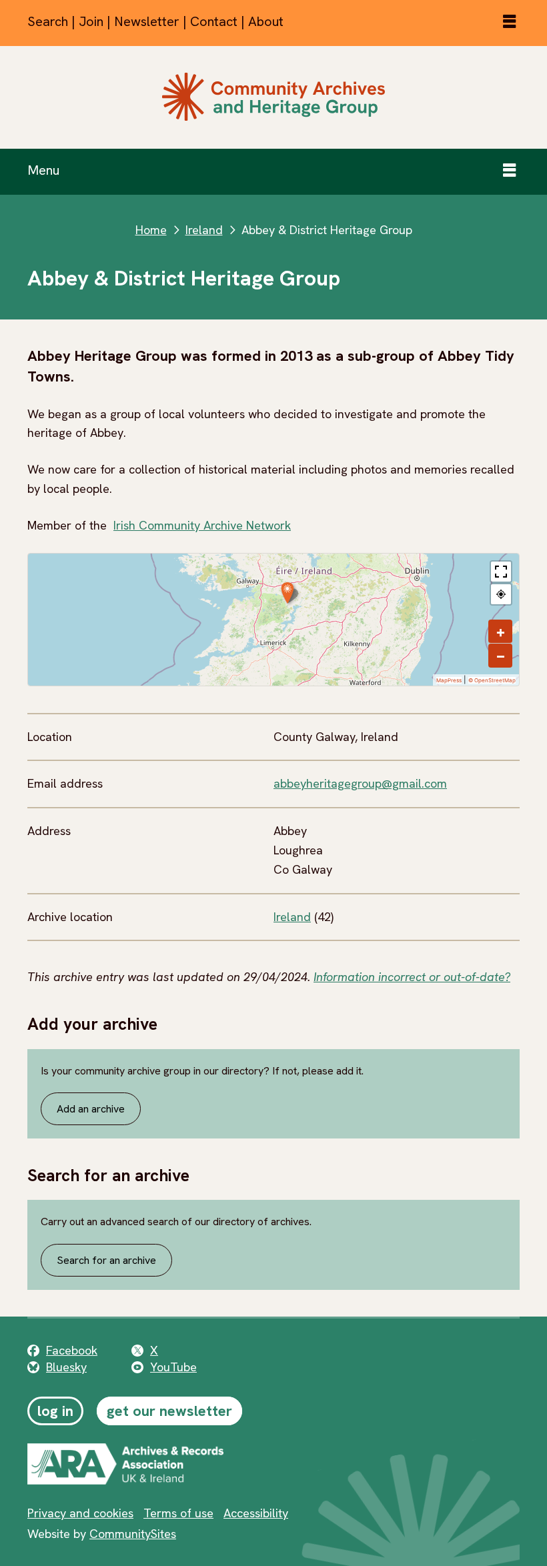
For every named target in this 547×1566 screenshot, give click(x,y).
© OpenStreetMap (492, 680)
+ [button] (501, 631)
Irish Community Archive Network (202, 525)
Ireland (204, 229)
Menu (43, 170)
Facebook (71, 1350)
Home (151, 229)
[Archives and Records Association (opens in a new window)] (164, 1464)
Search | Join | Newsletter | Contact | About (155, 21)
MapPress (449, 680)
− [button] (501, 655)
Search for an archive (106, 1260)
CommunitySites (132, 1533)
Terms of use (178, 1513)
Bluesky (66, 1367)
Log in (55, 1411)
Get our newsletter (169, 1411)
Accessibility (255, 1513)
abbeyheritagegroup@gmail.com (360, 783)
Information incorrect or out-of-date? (412, 976)
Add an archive (91, 1109)
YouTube (173, 1367)
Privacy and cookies (80, 1513)
